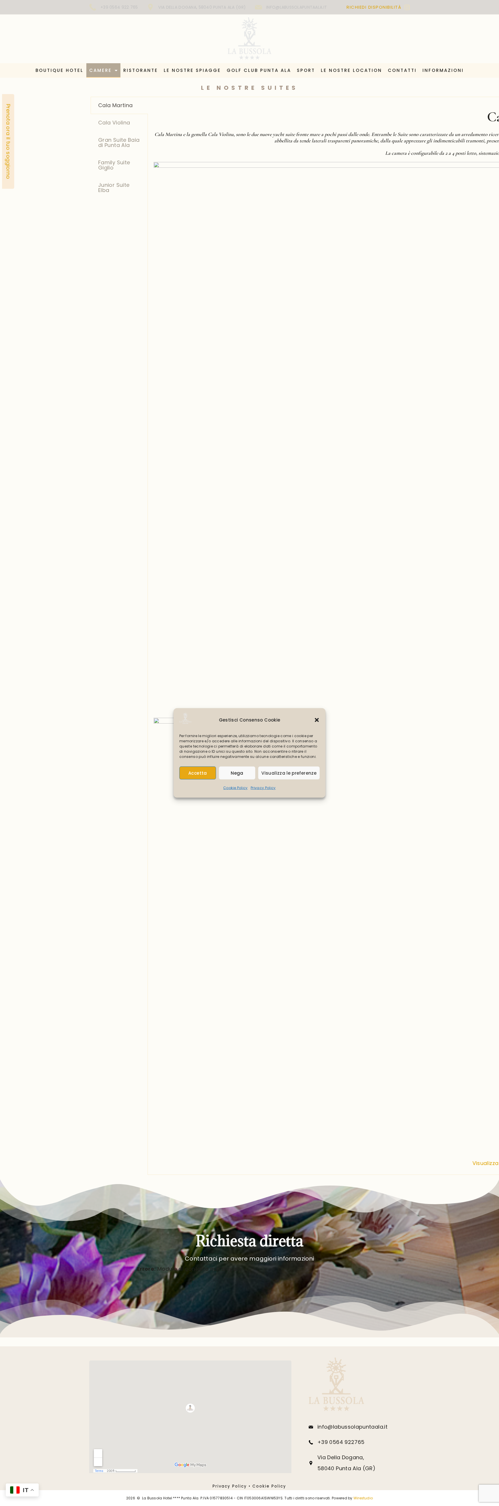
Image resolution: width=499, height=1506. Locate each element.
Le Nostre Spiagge (192, 70)
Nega (237, 773)
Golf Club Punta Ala (259, 70)
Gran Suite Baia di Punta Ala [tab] (118, 142)
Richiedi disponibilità (374, 7)
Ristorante (140, 70)
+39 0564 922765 (340, 1442)
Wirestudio (363, 1498)
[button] (317, 720)
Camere (100, 70)
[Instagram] (407, 7)
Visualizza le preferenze (288, 773)
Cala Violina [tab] (114, 122)
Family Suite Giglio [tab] (114, 165)
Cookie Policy (235, 787)
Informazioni (443, 70)
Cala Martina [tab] (115, 105)
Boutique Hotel (59, 70)
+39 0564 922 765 (119, 7)
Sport (306, 70)
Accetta (197, 773)
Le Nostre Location (351, 70)
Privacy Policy (263, 787)
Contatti (402, 70)
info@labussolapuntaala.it (296, 7)
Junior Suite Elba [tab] (113, 187)
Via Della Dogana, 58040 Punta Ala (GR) (202, 7)
